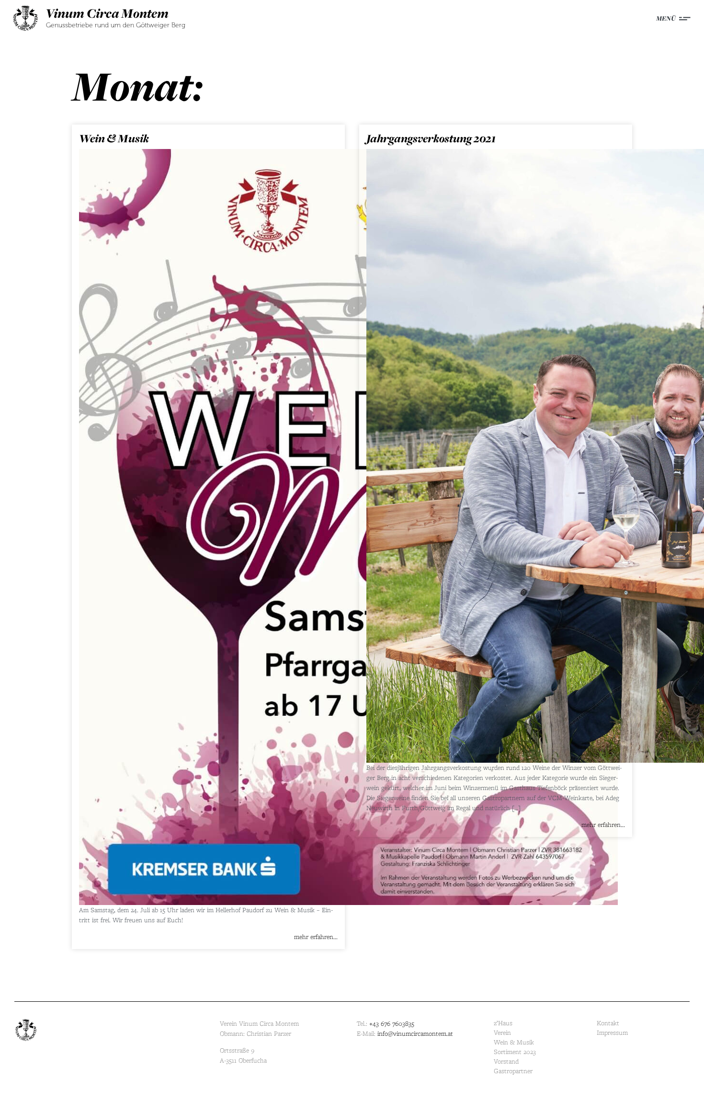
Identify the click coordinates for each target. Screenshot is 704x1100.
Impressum (612, 1032)
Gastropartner (513, 1071)
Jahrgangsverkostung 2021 (431, 138)
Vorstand (506, 1061)
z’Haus (503, 1023)
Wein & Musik (114, 138)
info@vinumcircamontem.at (415, 1033)
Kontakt (608, 1023)
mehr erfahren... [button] (316, 936)
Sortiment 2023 (515, 1051)
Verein (502, 1032)
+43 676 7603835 (391, 1023)
